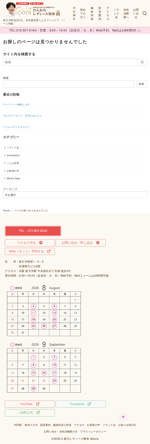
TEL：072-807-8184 (33, 230)
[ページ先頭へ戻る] (123, 417)
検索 (6, 78)
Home (7, 210)
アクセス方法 (28, 242)
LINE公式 (28, 412)
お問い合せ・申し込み (79, 242)
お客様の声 (13, 170)
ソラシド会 (116, 13)
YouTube (28, 404)
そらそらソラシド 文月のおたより (22, 115)
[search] (142, 62)
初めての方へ (83, 13)
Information (13, 155)
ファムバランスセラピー (16, 126)
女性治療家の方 (68, 431)
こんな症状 (13, 162)
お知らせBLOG (127, 425)
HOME (74, 13)
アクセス (107, 13)
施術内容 (92, 13)
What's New (13, 178)
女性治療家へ (126, 13)
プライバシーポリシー (93, 431)
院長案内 (99, 13)
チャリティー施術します (16, 104)
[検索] (144, 13)
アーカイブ (10, 189)
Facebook (78, 404)
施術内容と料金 (62, 425)
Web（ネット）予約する (28, 251)
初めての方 (31, 425)
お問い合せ (136, 13)
